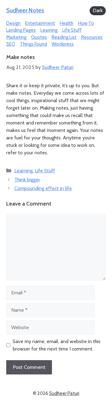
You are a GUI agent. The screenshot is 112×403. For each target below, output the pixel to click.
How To (86, 23)
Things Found (33, 44)
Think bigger (27, 180)
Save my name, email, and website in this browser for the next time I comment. (56, 345)
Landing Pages (21, 30)
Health (66, 23)
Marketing (16, 37)
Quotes (39, 37)
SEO (10, 44)
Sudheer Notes (25, 10)
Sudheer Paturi (64, 393)
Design (13, 23)
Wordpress (63, 44)
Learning (49, 30)
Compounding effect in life (43, 188)
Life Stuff (72, 30)
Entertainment (40, 23)
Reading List (64, 37)
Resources (92, 37)
